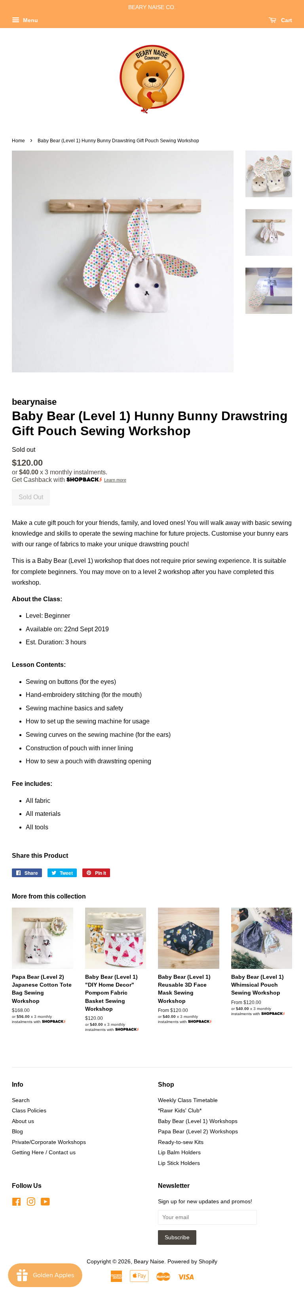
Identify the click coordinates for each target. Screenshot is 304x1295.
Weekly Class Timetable (188, 1100)
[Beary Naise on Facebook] (16, 1203)
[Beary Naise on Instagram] (31, 1203)
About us (23, 1121)
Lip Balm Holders (179, 1152)
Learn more (115, 480)
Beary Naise (149, 1262)
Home (18, 140)
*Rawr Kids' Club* (179, 1111)
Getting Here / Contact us (44, 1152)
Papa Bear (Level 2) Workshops (198, 1132)
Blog (17, 1132)
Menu (29, 20)
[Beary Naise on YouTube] (45, 1203)
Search (21, 1100)
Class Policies (29, 1111)
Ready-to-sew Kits (180, 1142)
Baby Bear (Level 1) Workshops (198, 1121)
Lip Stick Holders (179, 1163)
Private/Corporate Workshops (49, 1142)
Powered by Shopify (192, 1262)
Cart (285, 20)
